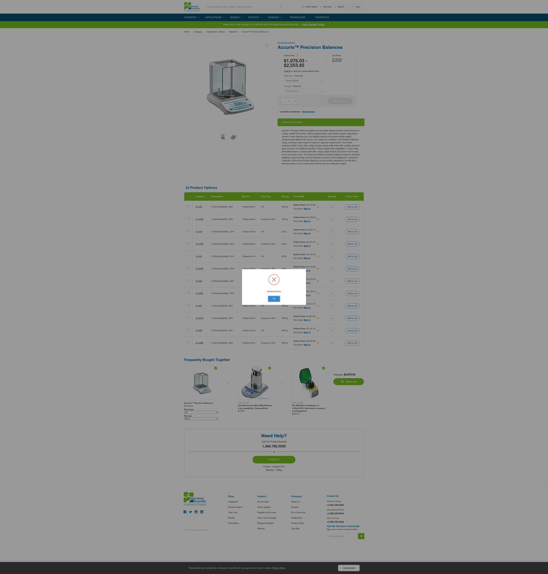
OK (274, 299)
